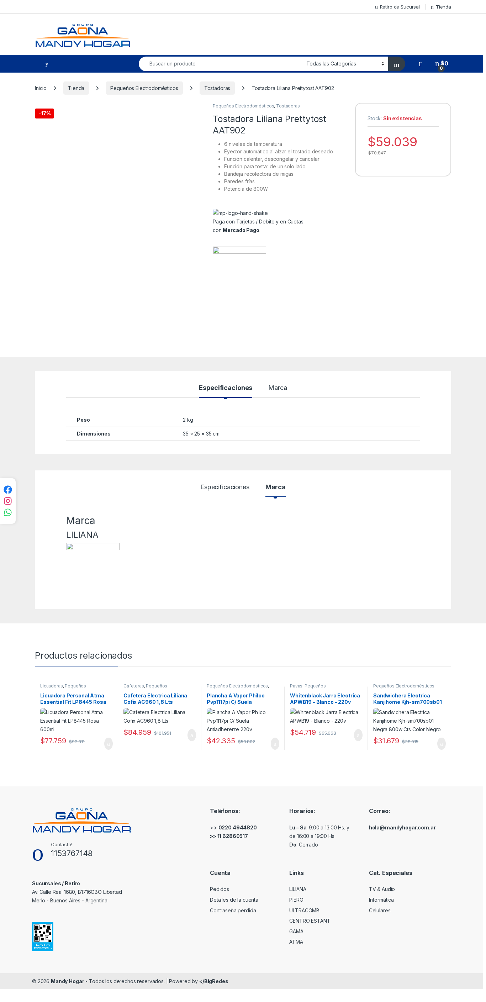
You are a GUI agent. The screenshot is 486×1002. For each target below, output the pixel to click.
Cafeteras (133, 686)
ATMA (296, 942)
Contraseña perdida (233, 910)
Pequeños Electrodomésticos (144, 88)
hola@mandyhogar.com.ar (402, 827)
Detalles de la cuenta (234, 900)
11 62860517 (232, 836)
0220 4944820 (237, 827)
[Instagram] (8, 501)
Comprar (103, 744)
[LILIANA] (239, 273)
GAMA (296, 931)
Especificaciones (225, 388)
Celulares (380, 910)
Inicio (41, 88)
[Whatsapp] (8, 512)
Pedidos (219, 889)
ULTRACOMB (304, 910)
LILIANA (297, 889)
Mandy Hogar (67, 981)
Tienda (443, 7)
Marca (277, 388)
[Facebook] (8, 489)
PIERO (296, 900)
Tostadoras (217, 88)
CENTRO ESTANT (309, 921)
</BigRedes (213, 981)
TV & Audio (382, 889)
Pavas (296, 686)
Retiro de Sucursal (400, 7)
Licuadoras (51, 686)
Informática (381, 900)
